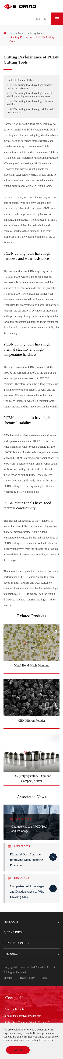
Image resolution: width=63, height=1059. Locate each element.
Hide (31, 80)
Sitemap (8, 977)
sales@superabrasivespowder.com (22, 1015)
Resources (12, 953)
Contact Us (14, 997)
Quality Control (17, 943)
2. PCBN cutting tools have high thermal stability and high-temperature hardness (29, 95)
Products (11, 921)
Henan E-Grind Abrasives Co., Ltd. (37, 967)
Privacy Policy (27, 977)
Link (44, 977)
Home (11, 33)
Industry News (35, 33)
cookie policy (31, 1040)
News (21, 33)
